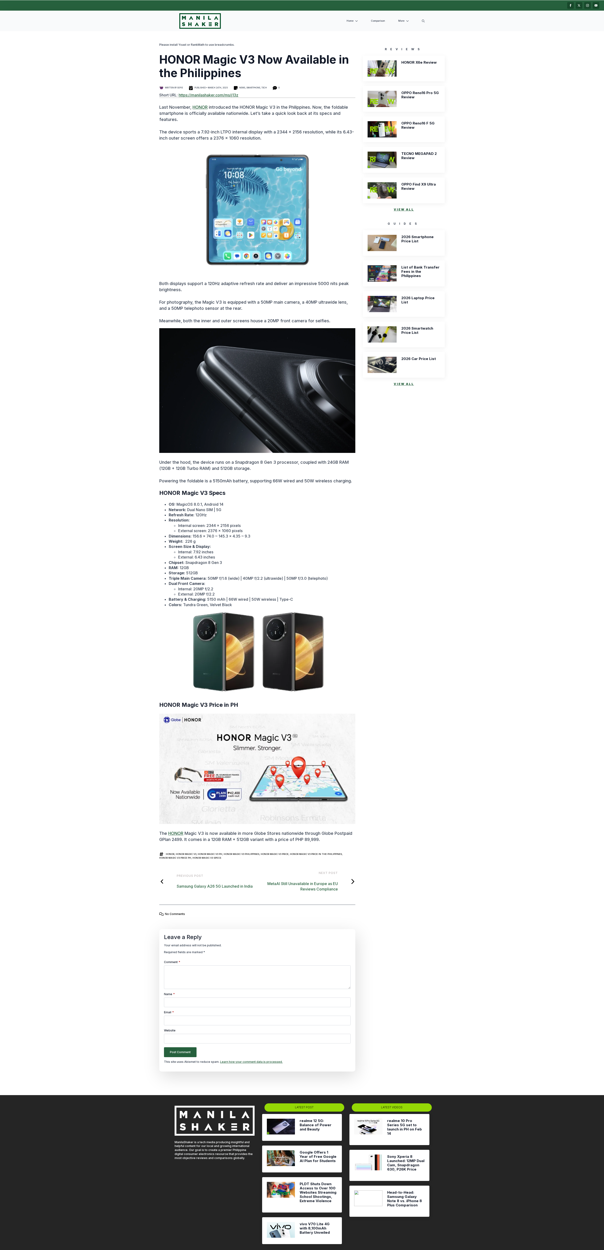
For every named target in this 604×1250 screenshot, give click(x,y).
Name (169, 994)
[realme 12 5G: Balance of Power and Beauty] (281, 1127)
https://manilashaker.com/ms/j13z (208, 95)
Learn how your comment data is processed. (251, 1062)
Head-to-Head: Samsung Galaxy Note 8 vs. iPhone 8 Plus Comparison (404, 1198)
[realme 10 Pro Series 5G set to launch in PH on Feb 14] (368, 1129)
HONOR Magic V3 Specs (207, 858)
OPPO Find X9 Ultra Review (418, 186)
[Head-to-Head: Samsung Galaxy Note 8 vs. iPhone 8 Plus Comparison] (368, 1201)
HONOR (200, 107)
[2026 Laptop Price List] (382, 304)
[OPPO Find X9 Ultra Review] (382, 190)
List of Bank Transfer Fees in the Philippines (420, 271)
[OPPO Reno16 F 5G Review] (382, 129)
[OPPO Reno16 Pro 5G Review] (382, 99)
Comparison (378, 20)
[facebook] (570, 5)
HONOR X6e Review (419, 62)
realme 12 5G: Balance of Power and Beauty (315, 1125)
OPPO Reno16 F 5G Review (418, 125)
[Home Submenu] (357, 21)
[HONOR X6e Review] (382, 68)
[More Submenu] (408, 21)
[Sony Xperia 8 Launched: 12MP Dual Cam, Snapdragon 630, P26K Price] (368, 1165)
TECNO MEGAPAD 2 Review (419, 156)
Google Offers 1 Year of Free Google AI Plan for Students (318, 1156)
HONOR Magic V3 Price (275, 854)
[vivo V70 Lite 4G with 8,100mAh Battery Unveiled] (281, 1230)
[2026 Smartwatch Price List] (382, 334)
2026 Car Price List (418, 359)
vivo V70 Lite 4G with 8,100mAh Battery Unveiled (315, 1228)
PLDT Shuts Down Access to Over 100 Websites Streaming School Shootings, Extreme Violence (318, 1192)
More (401, 20)
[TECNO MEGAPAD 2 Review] (382, 160)
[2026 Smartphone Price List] (382, 243)
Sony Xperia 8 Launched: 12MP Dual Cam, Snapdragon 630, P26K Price (405, 1163)
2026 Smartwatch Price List (417, 330)
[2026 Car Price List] (382, 365)
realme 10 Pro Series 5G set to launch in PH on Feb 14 (404, 1127)
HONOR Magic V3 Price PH (175, 858)
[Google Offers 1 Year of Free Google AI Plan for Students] (281, 1159)
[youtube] (596, 5)
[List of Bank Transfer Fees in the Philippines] (382, 273)
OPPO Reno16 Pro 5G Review (420, 95)
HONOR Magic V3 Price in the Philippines (316, 854)
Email (169, 1012)
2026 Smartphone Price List (417, 239)
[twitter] (579, 5)
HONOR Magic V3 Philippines (241, 854)
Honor (170, 854)
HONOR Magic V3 (186, 854)
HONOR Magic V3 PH (210, 854)
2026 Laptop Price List (418, 300)
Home (350, 20)
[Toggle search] (423, 21)
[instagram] (587, 5)
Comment (172, 962)
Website (170, 1030)
